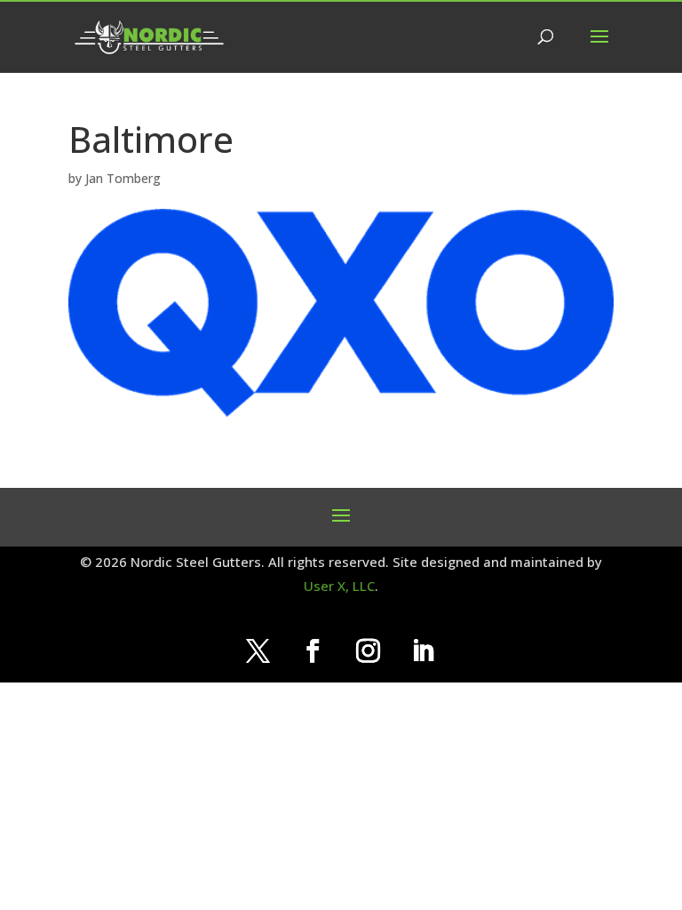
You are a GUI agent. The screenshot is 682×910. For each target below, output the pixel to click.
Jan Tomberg (123, 178)
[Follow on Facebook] (313, 651)
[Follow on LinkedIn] (424, 651)
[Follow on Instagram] (369, 651)
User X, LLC (339, 586)
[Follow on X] (258, 651)
